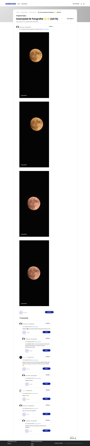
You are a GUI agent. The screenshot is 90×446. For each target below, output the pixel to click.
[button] (51, 26)
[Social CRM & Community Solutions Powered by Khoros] (73, 437)
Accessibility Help (12, 441)
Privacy (9, 443)
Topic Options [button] (70, 18)
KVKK (32, 445)
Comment (49, 312)
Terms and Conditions (36, 441)
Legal (32, 443)
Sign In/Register (76, 3)
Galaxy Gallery (24, 3)
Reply (46, 332)
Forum (18, 3)
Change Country (59, 443)
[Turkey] (10, 3)
